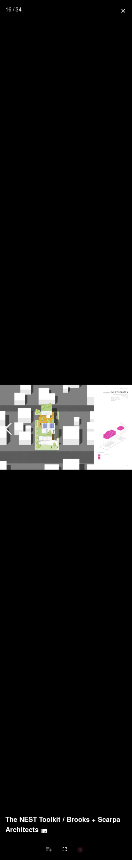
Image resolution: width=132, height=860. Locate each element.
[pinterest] (80, 850)
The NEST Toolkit (33, 819)
